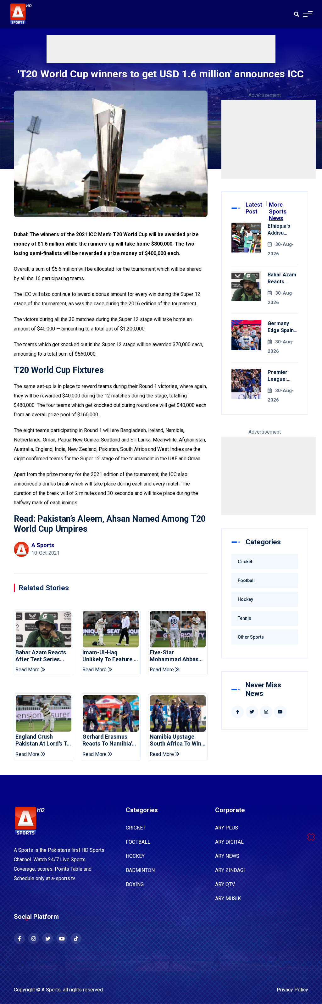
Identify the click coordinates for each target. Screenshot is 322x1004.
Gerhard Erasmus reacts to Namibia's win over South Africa (108, 740)
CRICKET (136, 828)
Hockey (245, 599)
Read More (28, 670)
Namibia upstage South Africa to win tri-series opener (175, 740)
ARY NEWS (227, 856)
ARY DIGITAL (229, 842)
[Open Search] (296, 14)
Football (246, 580)
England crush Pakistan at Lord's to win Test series (42, 740)
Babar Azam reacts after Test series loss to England (40, 656)
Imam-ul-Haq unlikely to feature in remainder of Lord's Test (110, 656)
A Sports (51, 990)
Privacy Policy (292, 990)
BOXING (135, 884)
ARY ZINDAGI (230, 870)
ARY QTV (225, 884)
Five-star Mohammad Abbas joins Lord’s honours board (177, 656)
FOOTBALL (138, 842)
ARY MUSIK (228, 898)
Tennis (244, 618)
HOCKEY (135, 856)
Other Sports (251, 637)
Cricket (245, 561)
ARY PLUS (226, 828)
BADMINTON (140, 870)
